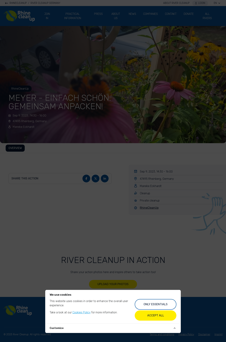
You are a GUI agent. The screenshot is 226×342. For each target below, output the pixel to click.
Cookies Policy (81, 312)
